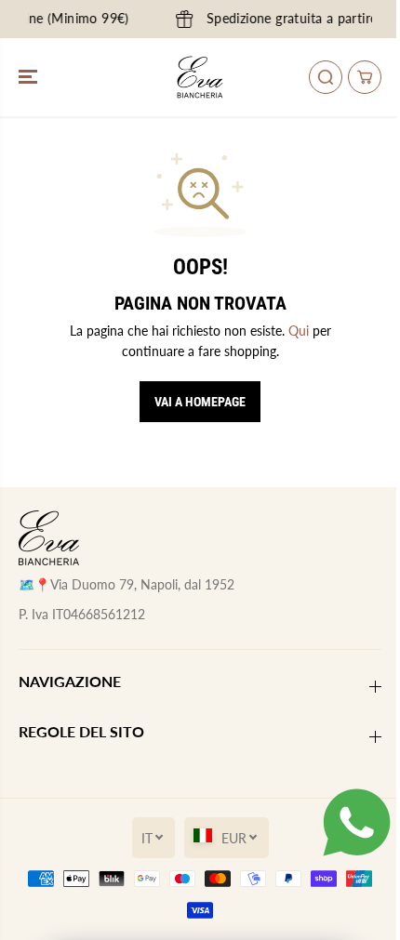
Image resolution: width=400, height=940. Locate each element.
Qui (298, 330)
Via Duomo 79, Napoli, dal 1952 (142, 584)
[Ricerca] (325, 77)
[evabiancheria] (200, 77)
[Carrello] (364, 77)
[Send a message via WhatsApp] (357, 822)
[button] (30, 77)
